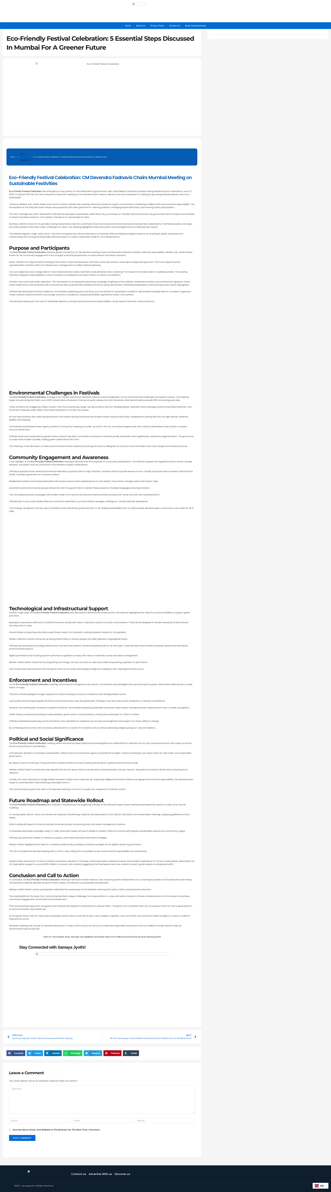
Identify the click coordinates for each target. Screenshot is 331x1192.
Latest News (24, 160)
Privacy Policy (157, 25)
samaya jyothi (154, 936)
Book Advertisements (195, 25)
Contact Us (174, 25)
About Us (140, 25)
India (22, 154)
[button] (15, 1053)
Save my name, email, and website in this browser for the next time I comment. (56, 1130)
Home (128, 25)
